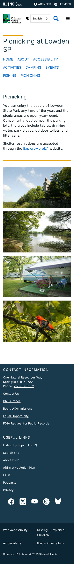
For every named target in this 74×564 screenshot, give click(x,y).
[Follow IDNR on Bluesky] (58, 502)
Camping (33, 67)
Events (52, 67)
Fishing (10, 75)
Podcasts (9, 482)
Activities (12, 67)
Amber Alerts (12, 543)
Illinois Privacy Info (50, 543)
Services (65, 4)
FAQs (6, 475)
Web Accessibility (15, 530)
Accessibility (45, 59)
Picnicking (30, 75)
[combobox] (40, 19)
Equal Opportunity (16, 416)
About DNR (11, 460)
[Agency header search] (56, 18)
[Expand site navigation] (68, 18)
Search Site (11, 452)
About (23, 59)
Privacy (8, 490)
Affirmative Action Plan (19, 467)
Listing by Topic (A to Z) (20, 445)
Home (8, 59)
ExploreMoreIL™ (36, 148)
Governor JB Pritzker (16, 554)
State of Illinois (48, 554)
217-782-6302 (24, 386)
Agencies (44, 4)
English (37, 18)
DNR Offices (12, 401)
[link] (11, 502)
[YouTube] (34, 502)
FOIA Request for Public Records (26, 423)
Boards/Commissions (17, 408)
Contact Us (11, 393)
